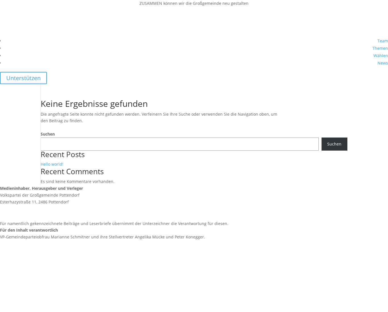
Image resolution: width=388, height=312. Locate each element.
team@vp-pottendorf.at (35, 212)
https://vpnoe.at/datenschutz (27, 295)
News (382, 63)
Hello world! (52, 164)
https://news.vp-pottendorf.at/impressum (39, 257)
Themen (380, 48)
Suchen (48, 134)
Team (382, 40)
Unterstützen (23, 78)
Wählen (381, 55)
